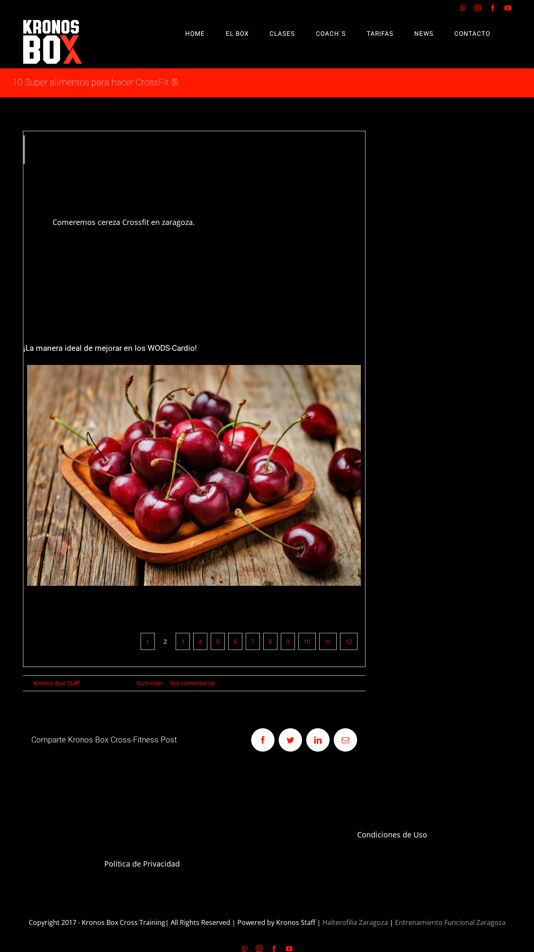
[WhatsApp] (463, 8)
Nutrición (149, 683)
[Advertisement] (455, 256)
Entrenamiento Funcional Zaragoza (450, 922)
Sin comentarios (192, 683)
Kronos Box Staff (56, 683)
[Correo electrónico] (345, 740)
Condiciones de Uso (392, 835)
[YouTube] (507, 8)
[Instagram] (477, 8)
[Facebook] (492, 8)
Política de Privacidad (142, 864)
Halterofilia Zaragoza (355, 922)
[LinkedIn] (318, 740)
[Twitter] (290, 740)
